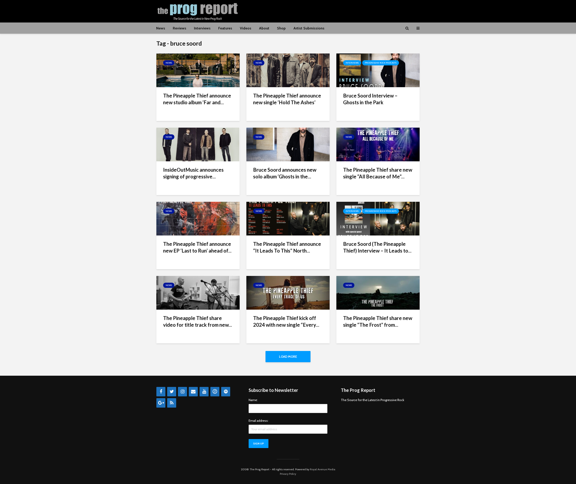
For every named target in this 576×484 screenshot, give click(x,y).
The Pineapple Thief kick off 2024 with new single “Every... (286, 321)
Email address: (258, 421)
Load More (288, 357)
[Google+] (160, 403)
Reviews (179, 28)
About (264, 28)
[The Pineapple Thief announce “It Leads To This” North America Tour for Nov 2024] (288, 218)
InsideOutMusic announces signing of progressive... (193, 173)
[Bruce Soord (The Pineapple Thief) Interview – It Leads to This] (378, 218)
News (160, 28)
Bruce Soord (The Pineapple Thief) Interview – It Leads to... (377, 247)
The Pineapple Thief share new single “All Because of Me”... (377, 173)
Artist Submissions (308, 28)
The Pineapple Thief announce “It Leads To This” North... (287, 247)
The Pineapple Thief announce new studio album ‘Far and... (197, 99)
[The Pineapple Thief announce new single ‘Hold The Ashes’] (288, 70)
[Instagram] (182, 391)
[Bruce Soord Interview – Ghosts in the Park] (378, 70)
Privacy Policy (288, 473)
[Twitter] (171, 391)
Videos (245, 28)
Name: (253, 400)
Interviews (202, 28)
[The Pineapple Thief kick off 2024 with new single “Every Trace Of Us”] (288, 292)
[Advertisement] (338, 10)
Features (225, 28)
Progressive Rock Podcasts (380, 62)
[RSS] (171, 403)
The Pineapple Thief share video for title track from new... (197, 321)
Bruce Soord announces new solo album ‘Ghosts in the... (284, 173)
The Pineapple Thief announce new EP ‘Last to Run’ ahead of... (197, 247)
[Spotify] (225, 391)
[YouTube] (204, 391)
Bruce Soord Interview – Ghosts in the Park (370, 99)
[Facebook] (160, 391)
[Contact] (193, 391)
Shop (281, 28)
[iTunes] (214, 391)
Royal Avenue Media (322, 469)
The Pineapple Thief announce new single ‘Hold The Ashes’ (287, 99)
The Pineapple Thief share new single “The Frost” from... (377, 321)
